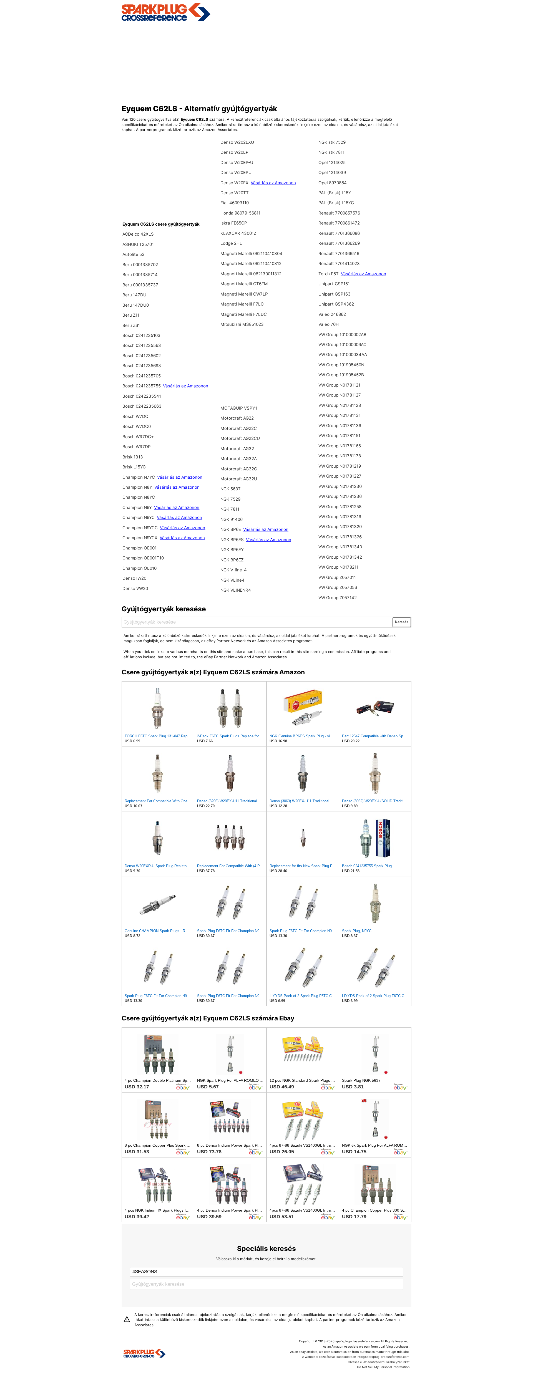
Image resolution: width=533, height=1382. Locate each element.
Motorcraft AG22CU (240, 438)
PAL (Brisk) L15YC (336, 202)
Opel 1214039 (332, 172)
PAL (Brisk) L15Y (334, 192)
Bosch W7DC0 (136, 426)
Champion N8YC (138, 497)
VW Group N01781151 (339, 435)
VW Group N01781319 (339, 516)
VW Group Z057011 (337, 577)
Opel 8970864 (332, 182)
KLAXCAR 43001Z (238, 233)
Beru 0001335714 (140, 274)
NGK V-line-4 (233, 570)
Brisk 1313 (132, 457)
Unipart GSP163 (334, 294)
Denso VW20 (135, 588)
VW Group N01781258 (339, 506)
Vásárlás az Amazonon (185, 386)
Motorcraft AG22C (238, 428)
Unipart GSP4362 (336, 304)
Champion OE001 (139, 548)
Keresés (401, 622)
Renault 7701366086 (339, 233)
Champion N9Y (137, 507)
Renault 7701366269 (339, 243)
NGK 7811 (229, 509)
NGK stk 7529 (332, 142)
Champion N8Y (137, 487)
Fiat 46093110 (234, 202)
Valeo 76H (328, 324)
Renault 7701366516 (338, 253)
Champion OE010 (139, 568)
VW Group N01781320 (340, 526)
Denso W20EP (234, 152)
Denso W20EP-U (236, 162)
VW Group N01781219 (339, 466)
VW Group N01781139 (339, 425)
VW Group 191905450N (341, 364)
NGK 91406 (231, 519)
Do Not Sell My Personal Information (383, 1367)
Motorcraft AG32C (238, 468)
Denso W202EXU (237, 142)
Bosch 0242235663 (142, 406)
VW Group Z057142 (337, 597)
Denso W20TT (234, 192)
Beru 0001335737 (140, 285)
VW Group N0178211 (338, 567)
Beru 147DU (134, 294)
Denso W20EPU (236, 172)
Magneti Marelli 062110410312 (250, 263)
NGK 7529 (230, 499)
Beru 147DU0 (135, 305)
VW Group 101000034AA (342, 354)
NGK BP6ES (232, 539)
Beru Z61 (131, 325)
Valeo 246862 (332, 314)
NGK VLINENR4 (235, 590)
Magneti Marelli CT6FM (244, 283)
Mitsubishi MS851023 (242, 324)
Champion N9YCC (140, 527)
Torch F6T (328, 273)
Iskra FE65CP (233, 223)
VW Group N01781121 (339, 385)
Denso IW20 (134, 578)
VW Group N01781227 (339, 476)
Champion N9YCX (140, 537)
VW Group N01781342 (340, 557)
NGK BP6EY (232, 549)
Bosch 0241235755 (141, 386)
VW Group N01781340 (340, 546)
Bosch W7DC (135, 416)
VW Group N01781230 (340, 486)
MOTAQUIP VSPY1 (238, 408)
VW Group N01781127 (339, 395)
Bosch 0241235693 (141, 365)
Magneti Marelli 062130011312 (250, 273)
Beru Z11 (130, 315)
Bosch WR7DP (136, 446)
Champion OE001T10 (143, 558)
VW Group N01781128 (339, 405)
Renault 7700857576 (339, 213)
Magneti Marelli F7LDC (243, 314)
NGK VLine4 (232, 580)
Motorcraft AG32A (238, 458)
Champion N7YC (139, 477)
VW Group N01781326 (340, 536)
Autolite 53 (133, 254)
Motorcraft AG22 (237, 418)
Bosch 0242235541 (141, 396)
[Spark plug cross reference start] (144, 1354)
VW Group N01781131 (339, 415)
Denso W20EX (235, 182)
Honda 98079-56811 (240, 213)
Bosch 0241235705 (141, 376)
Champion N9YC (139, 517)
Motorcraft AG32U (238, 478)
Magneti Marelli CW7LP (244, 294)
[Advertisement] (267, 62)
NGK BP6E (231, 529)
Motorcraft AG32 (237, 448)
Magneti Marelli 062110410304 (251, 253)
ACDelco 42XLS (138, 234)
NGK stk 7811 (331, 152)
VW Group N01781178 (339, 455)
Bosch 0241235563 (141, 345)
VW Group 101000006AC (342, 344)
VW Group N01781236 (340, 496)
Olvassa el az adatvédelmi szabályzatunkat (378, 1362)
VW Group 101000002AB (342, 334)
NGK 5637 (230, 488)
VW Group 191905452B (341, 374)
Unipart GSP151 (334, 283)
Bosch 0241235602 (141, 355)
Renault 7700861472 (339, 223)
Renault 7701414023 (339, 263)
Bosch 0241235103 (141, 335)
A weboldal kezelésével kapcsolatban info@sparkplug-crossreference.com (355, 1357)
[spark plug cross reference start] (166, 20)
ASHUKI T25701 (138, 244)
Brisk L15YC (134, 467)
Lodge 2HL (231, 243)
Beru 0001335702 (140, 264)
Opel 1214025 (332, 162)
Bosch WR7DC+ (138, 436)
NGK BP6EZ (231, 560)
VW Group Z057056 (337, 587)
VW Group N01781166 (339, 445)
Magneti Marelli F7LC (242, 304)
